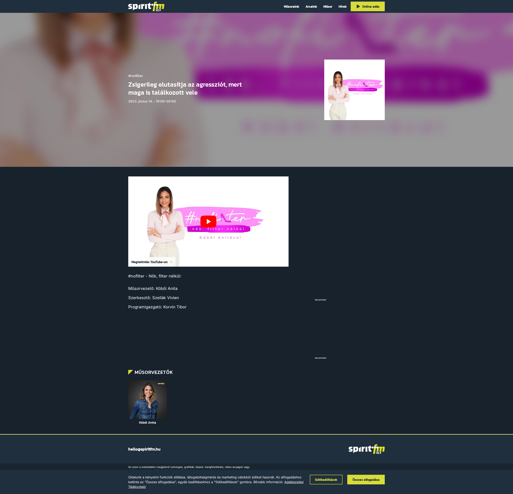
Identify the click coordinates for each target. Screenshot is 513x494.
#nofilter (135, 76)
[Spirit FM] (146, 6)
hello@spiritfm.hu (144, 449)
